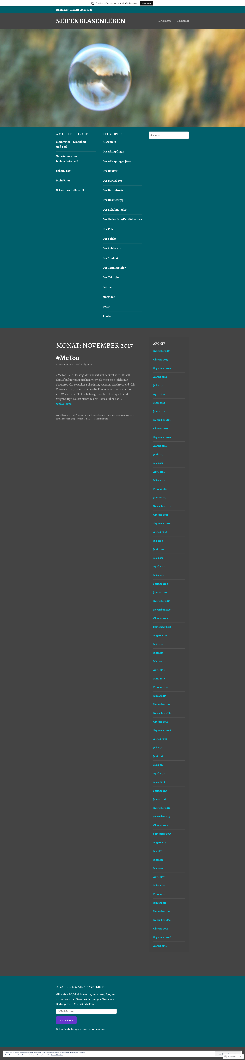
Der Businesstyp (113, 200)
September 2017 (162, 834)
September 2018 (162, 730)
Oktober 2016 (160, 928)
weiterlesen (63, 403)
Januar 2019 (159, 696)
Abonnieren (66, 1020)
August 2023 (160, 377)
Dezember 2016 (161, 911)
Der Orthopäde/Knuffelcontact (122, 219)
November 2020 (162, 506)
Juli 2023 (158, 385)
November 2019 (161, 609)
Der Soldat (109, 239)
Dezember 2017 (161, 808)
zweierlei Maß (83, 418)
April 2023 (159, 394)
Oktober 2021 (160, 428)
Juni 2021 (158, 454)
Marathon (109, 297)
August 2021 (160, 446)
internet (111, 415)
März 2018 (159, 782)
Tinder (107, 316)
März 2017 (159, 885)
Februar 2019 (160, 687)
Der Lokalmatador (115, 210)
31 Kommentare (101, 418)
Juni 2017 (158, 859)
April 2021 (159, 471)
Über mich (183, 20)
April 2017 (158, 877)
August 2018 (160, 739)
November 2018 (162, 713)
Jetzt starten (146, 3)
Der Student (110, 258)
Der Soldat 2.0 (111, 248)
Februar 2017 (160, 894)
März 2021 (159, 480)
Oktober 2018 (160, 722)
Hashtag (102, 415)
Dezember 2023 (161, 351)
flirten (87, 415)
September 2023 (162, 368)
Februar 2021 (160, 489)
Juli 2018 (158, 747)
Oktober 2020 (160, 515)
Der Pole (108, 229)
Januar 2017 (159, 902)
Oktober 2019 (160, 618)
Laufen (107, 287)
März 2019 (159, 678)
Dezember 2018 (161, 704)
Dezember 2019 (161, 601)
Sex (132, 415)
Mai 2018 (158, 765)
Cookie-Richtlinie (57, 1055)
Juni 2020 (158, 549)
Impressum (164, 20)
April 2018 (159, 773)
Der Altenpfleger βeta (117, 161)
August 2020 (160, 532)
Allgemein (109, 142)
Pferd (126, 415)
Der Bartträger (112, 181)
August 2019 (160, 635)
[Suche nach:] (169, 135)
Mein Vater (63, 180)
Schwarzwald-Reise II (70, 190)
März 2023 (159, 402)
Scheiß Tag (63, 171)
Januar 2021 (159, 497)
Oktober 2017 (160, 825)
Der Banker (110, 171)
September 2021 (162, 437)
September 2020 (162, 523)
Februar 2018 (160, 790)
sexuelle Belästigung (65, 418)
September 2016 (162, 937)
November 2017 (161, 816)
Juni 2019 (158, 652)
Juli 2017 (157, 851)
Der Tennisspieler (114, 268)
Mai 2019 (158, 661)
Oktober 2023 (160, 359)
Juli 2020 (158, 540)
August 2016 (160, 946)
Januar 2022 (160, 411)
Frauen (94, 415)
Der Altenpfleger (114, 151)
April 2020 (159, 566)
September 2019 (162, 627)
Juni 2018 (158, 756)
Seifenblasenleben (90, 21)
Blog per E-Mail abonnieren (80, 987)
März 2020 (159, 575)
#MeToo (67, 358)
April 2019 (159, 670)
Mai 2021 (158, 463)
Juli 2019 (158, 644)
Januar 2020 (160, 592)
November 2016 (161, 920)
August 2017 (160, 842)
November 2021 (161, 420)
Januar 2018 (159, 799)
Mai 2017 (158, 868)
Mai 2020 (158, 558)
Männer (119, 415)
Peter (106, 306)
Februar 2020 (160, 583)
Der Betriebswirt (113, 190)
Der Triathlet (111, 277)
